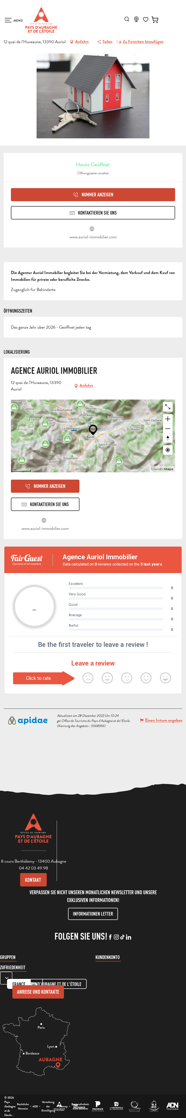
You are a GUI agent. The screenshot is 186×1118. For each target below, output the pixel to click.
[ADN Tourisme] (172, 1106)
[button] (127, 19)
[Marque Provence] (98, 1106)
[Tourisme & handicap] (154, 1106)
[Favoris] (145, 19)
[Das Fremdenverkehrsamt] (59, 1106)
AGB (35, 1106)
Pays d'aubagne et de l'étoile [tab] (55, 984)
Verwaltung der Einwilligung (48, 1106)
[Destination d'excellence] (135, 1106)
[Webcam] (136, 20)
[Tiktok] (122, 937)
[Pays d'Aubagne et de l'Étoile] (41, 20)
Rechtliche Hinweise (23, 1106)
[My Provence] (79, 1106)
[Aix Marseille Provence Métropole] (116, 1106)
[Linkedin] (128, 937)
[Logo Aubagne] (33, 832)
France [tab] (18, 984)
